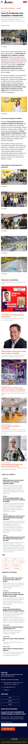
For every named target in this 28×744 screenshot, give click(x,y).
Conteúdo (18, 8)
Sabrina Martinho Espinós (17, 61)
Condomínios (17, 568)
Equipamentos (7, 568)
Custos (5, 562)
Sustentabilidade (15, 565)
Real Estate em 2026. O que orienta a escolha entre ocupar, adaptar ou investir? (13, 579)
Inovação (6, 565)
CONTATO (10, 704)
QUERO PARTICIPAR (8, 729)
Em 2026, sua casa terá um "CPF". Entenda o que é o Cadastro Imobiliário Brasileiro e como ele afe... (13, 594)
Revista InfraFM (6, 607)
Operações (5, 514)
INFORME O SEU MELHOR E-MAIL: (6, 722)
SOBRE (10, 697)
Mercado (5, 576)
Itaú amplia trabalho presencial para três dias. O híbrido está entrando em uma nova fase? (14, 538)
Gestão (12, 562)
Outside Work (6, 590)
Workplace (5, 496)
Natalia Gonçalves (6, 25)
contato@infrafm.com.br (9, 687)
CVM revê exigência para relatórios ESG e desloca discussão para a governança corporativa (14, 517)
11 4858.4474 (6, 690)
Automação (21, 562)
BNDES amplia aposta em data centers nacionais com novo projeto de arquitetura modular (13, 482)
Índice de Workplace (10, 8)
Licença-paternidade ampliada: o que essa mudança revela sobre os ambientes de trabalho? (14, 499)
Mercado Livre (4, 59)
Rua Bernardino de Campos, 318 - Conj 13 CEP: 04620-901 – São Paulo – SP (13, 683)
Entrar (25, 1)
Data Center (5, 478)
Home (2, 8)
